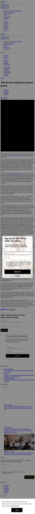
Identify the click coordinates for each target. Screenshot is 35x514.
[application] (17, 506)
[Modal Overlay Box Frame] (17, 257)
